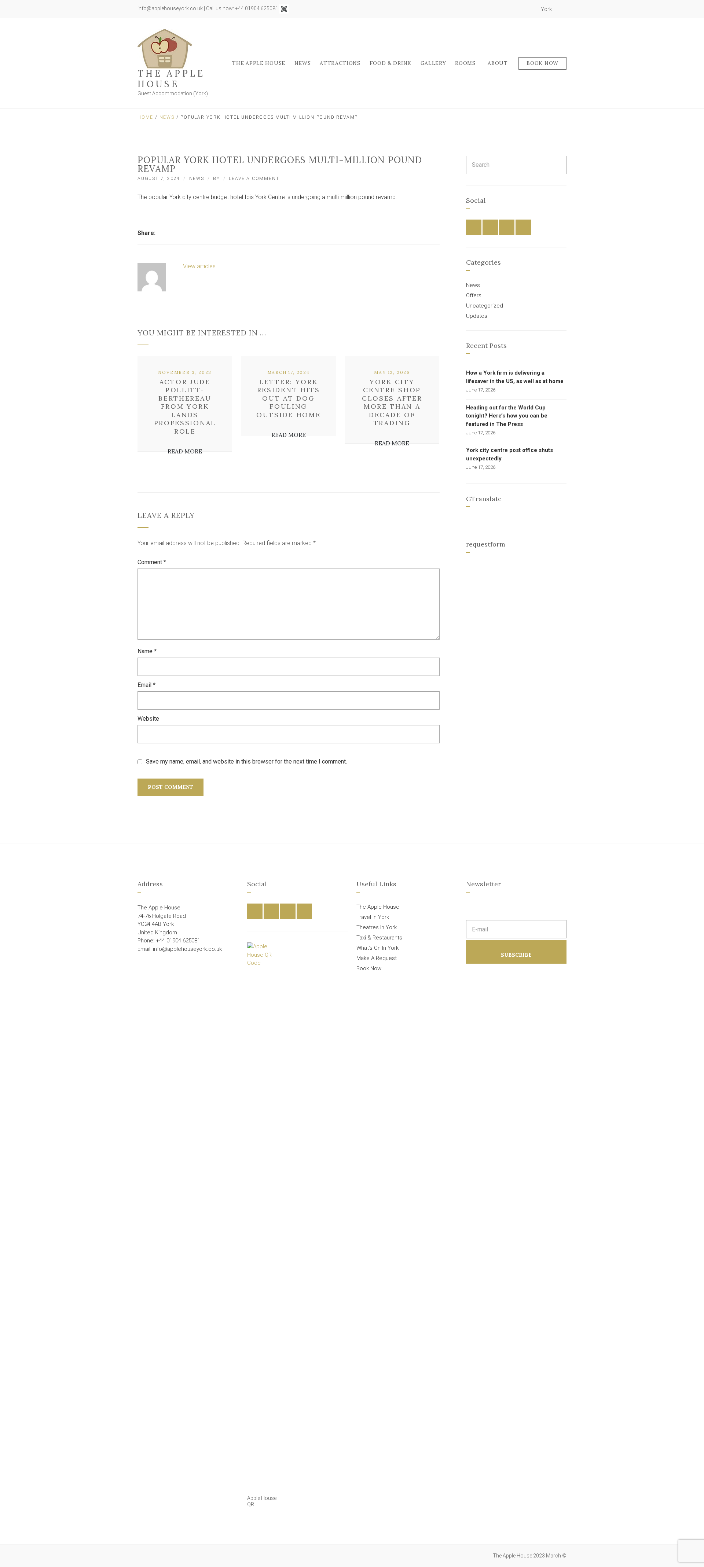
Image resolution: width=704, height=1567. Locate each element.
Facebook (505, 9)
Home (145, 117)
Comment (152, 562)
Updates (476, 316)
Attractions (340, 63)
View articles (200, 266)
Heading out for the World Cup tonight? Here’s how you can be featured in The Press (506, 415)
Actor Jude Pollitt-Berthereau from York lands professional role (185, 406)
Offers (473, 295)
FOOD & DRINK (390, 63)
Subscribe (516, 955)
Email (146, 684)
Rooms (465, 63)
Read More (185, 451)
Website (148, 718)
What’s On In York (377, 948)
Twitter (513, 9)
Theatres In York (376, 927)
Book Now (542, 63)
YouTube (529, 9)
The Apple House (171, 79)
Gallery (433, 63)
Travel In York (372, 917)
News (302, 63)
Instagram (521, 9)
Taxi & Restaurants (379, 937)
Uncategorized (484, 305)
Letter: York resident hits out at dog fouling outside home (288, 398)
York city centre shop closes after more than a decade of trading (392, 402)
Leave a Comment (254, 178)
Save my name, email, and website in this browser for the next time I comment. (246, 761)
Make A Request (376, 958)
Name (147, 651)
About (498, 63)
